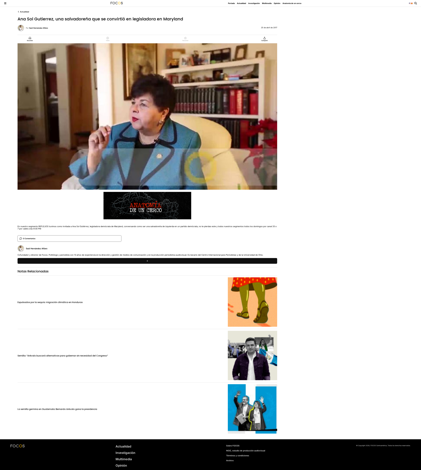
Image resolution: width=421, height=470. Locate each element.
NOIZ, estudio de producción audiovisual (245, 450)
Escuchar (30, 40)
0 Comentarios (29, 238)
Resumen (185, 40)
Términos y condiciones (237, 455)
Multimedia (267, 3)
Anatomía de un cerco (292, 3)
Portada (231, 3)
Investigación (254, 3)
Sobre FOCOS (232, 446)
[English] (410, 3)
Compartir (264, 40)
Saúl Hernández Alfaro (38, 28)
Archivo (230, 460)
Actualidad (241, 3)
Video (108, 40)
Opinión (277, 3)
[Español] (412, 3)
